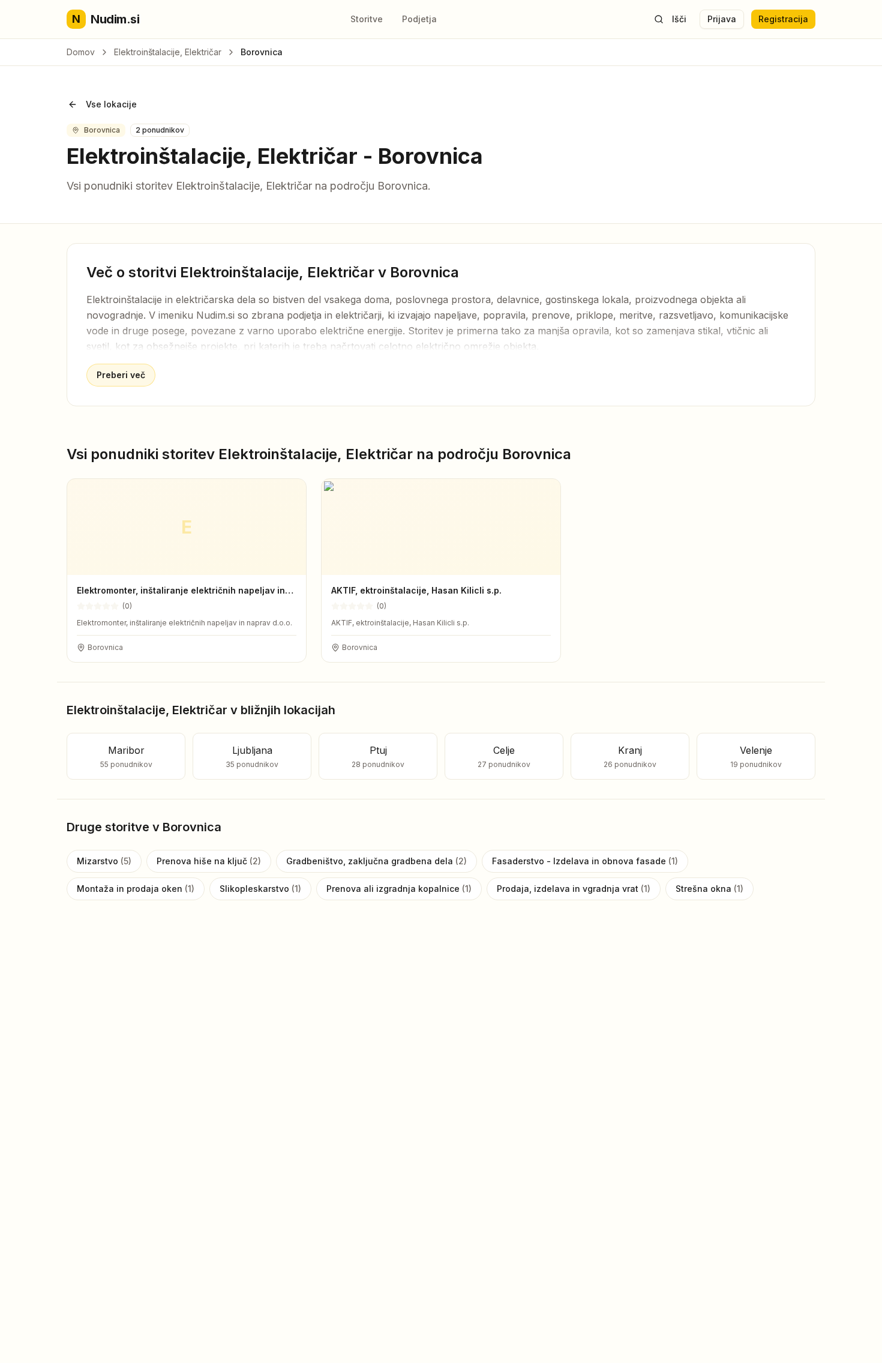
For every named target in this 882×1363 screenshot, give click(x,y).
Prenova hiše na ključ (209, 861)
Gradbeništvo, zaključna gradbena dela (376, 861)
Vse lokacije (111, 104)
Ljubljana (252, 756)
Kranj (630, 756)
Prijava (721, 19)
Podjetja (419, 19)
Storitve (366, 19)
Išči (679, 19)
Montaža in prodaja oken (135, 888)
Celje (504, 756)
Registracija (783, 19)
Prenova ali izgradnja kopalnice (399, 888)
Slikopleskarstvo (260, 888)
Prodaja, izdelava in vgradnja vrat (573, 888)
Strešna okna (709, 888)
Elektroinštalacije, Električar (167, 52)
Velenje (756, 756)
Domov (81, 52)
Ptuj (378, 756)
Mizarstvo (104, 861)
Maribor (126, 756)
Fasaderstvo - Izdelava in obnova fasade (585, 861)
